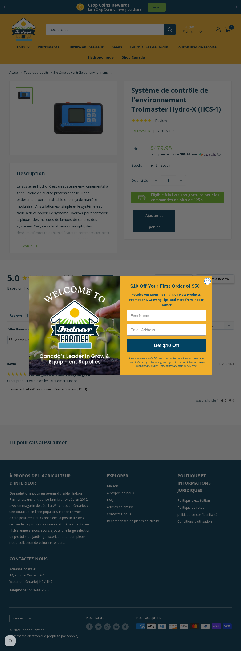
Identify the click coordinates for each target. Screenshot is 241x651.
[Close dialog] (207, 281)
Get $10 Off (166, 345)
